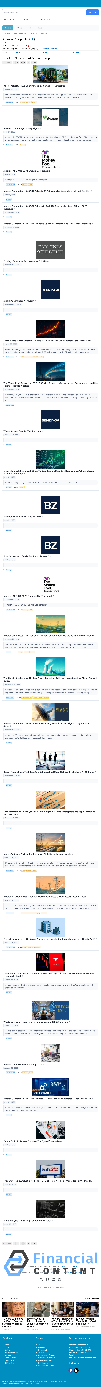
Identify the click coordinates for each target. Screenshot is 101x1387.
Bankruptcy (37, 913)
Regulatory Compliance (34, 947)
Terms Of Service (74, 1272)
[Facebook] (47, 1279)
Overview (8, 33)
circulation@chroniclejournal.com (83, 1357)
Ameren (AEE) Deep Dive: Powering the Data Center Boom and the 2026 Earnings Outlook (48, 635)
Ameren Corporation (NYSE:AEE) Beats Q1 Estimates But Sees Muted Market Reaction (48, 191)
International (33, 33)
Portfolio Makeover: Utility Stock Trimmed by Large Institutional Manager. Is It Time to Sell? (50, 939)
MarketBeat (9, 102)
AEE (31, 39)
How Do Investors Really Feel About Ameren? (27, 556)
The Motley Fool (10, 184)
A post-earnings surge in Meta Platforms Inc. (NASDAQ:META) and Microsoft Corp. (42, 482)
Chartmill (8, 199)
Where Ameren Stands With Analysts (23, 431)
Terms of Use (53, 1381)
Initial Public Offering (37, 357)
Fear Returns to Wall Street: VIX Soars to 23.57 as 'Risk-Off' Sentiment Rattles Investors (47, 340)
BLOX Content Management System (19, 1383)
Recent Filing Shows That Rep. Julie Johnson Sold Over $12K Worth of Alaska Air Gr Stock (49, 772)
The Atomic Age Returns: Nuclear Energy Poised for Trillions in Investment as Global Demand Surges (50, 679)
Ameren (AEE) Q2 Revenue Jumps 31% (24, 1064)
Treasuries (43, 33)
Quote (17, 52)
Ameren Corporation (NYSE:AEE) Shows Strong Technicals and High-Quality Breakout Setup (46, 724)
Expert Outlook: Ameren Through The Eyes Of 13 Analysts (33, 1141)
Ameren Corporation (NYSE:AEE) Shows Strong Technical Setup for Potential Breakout (48, 223)
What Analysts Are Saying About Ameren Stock (28, 1220)
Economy (28, 357)
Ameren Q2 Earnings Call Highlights (22, 128)
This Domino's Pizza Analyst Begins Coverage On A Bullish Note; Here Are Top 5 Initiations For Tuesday (49, 813)
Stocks (19, 28)
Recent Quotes (9, 19)
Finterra (8, 652)
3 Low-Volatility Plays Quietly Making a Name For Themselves (35, 86)
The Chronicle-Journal (18, 1381)
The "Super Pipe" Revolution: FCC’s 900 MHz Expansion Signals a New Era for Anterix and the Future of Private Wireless (50, 384)
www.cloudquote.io (69, 1266)
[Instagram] (59, 1279)
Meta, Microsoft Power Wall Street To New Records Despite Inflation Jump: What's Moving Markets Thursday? (48, 472)
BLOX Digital (35, 1383)
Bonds (23, 870)
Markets (8, 28)
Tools (40, 28)
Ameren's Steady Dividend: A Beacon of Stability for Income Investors (38, 854)
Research (75, 52)
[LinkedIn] (53, 1279)
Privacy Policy (57, 1272)
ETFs (30, 28)
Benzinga (8, 274)
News (15, 33)
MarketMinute (10, 357)
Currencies (22, 33)
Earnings (22, 144)
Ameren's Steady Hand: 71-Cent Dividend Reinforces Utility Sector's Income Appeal (45, 896)
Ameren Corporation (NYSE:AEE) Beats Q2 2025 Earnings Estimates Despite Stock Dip (48, 1098)
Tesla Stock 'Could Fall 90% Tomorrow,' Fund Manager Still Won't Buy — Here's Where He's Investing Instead (48, 974)
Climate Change (38, 697)
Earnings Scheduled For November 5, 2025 (26, 261)
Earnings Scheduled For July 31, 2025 (23, 516)
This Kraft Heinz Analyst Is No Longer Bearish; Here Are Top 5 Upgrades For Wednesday (49, 1181)
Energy (34, 102)
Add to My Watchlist (50, 49)
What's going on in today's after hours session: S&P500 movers (36, 1022)
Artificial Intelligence (25, 102)
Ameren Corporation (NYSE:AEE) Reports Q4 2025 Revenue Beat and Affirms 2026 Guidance (45, 207)
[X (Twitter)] (41, 1279)
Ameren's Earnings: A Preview (19, 301)
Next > (33, 62)
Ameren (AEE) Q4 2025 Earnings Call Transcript (28, 596)
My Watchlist (27, 19)
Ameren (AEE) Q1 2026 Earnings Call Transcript (28, 171)
